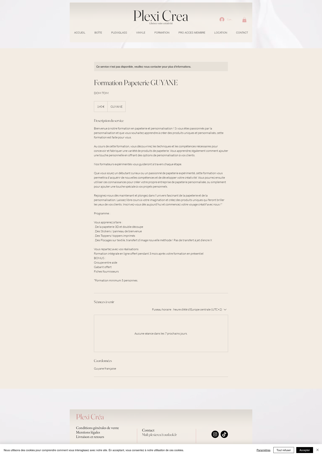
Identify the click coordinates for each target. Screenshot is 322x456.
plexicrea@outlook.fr (163, 434)
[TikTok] (224, 434)
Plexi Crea (160, 15)
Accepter (304, 450)
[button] (244, 19)
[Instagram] (215, 434)
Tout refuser (284, 450)
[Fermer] (317, 450)
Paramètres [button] (263, 450)
